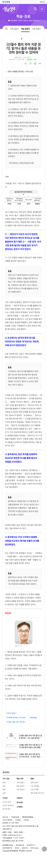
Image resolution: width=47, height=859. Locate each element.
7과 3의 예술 (34, 786)
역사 (4, 786)
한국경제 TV (31, 845)
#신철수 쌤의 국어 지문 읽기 (16, 722)
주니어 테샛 (6, 809)
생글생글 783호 (31, 59)
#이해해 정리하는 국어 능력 (16, 718)
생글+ (32, 779)
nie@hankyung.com (14, 835)
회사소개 (5, 817)
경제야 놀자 (34, 783)
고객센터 (26, 820)
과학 (4, 790)
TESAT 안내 (7, 802)
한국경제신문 (20, 845)
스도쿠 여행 (34, 790)
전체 (6, 29)
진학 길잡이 (14, 29)
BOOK (17, 848)
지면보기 (20, 798)
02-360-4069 (14, 823)
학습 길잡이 (25, 29)
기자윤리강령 (15, 817)
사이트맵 (18, 820)
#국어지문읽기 (12, 713)
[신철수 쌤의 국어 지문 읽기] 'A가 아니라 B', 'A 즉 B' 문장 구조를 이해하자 (30, 756)
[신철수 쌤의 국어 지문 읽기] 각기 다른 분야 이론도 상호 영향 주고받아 (30, 747)
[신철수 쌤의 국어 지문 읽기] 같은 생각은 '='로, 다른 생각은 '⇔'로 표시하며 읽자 (30, 738)
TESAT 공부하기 (8, 806)
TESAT (5, 798)
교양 (4, 793)
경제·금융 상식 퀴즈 (37, 793)
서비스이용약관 (7, 820)
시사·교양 (6, 779)
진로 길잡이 (36, 29)
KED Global (34, 848)
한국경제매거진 (7, 848)
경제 (4, 783)
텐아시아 (25, 848)
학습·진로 (23, 17)
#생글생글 (33, 718)
